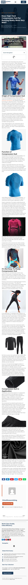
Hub (6, 12)
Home (3, 12)
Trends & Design (11, 12)
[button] (15, 2)
